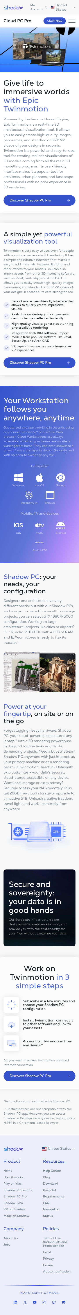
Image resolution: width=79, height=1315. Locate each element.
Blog (46, 1177)
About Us (11, 1238)
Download (50, 1183)
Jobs (7, 1245)
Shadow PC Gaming (18, 1190)
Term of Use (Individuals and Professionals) (55, 1242)
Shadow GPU (13, 1203)
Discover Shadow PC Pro (30, 200)
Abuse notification (57, 1271)
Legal (47, 1252)
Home (8, 1171)
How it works (13, 1177)
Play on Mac (13, 1183)
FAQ (46, 1203)
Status (48, 1216)
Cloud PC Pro (17, 21)
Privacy (48, 1258)
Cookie (48, 1265)
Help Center (52, 1171)
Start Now (54, 21)
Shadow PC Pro (15, 1196)
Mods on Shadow (16, 1216)
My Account (36, 7)
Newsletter (51, 1209)
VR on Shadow (14, 1209)
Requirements (53, 1196)
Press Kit (49, 1190)
